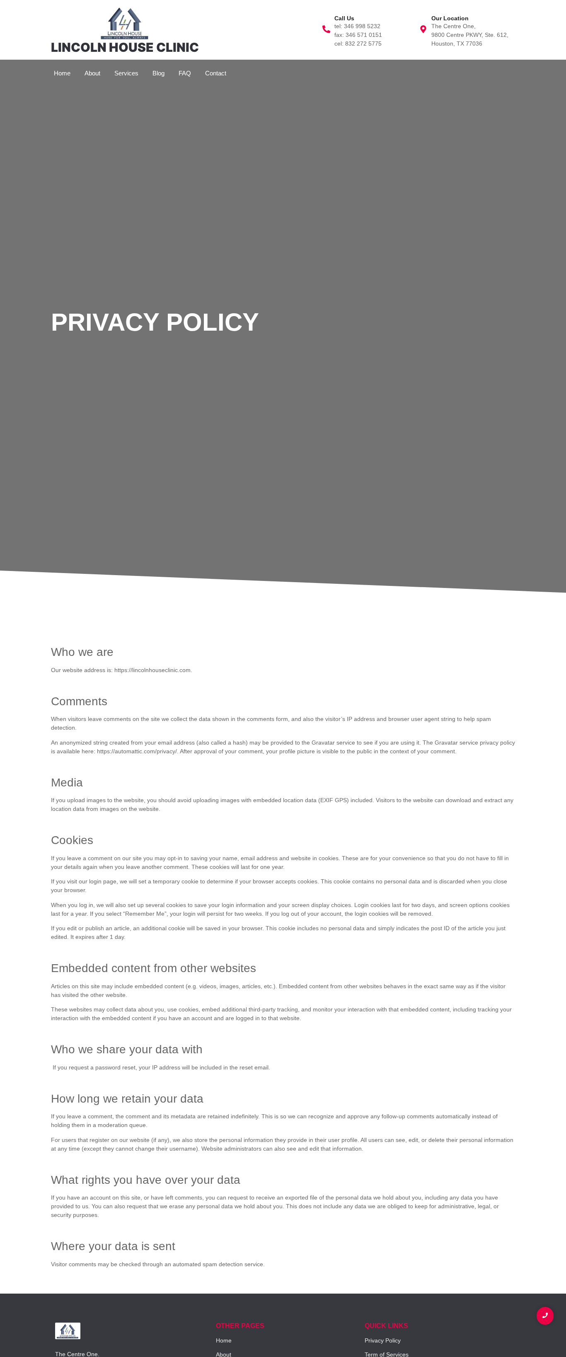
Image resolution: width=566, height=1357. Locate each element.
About (92, 73)
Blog (158, 73)
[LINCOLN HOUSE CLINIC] (125, 22)
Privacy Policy (383, 1340)
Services (126, 73)
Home (62, 73)
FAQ (185, 73)
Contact (215, 73)
